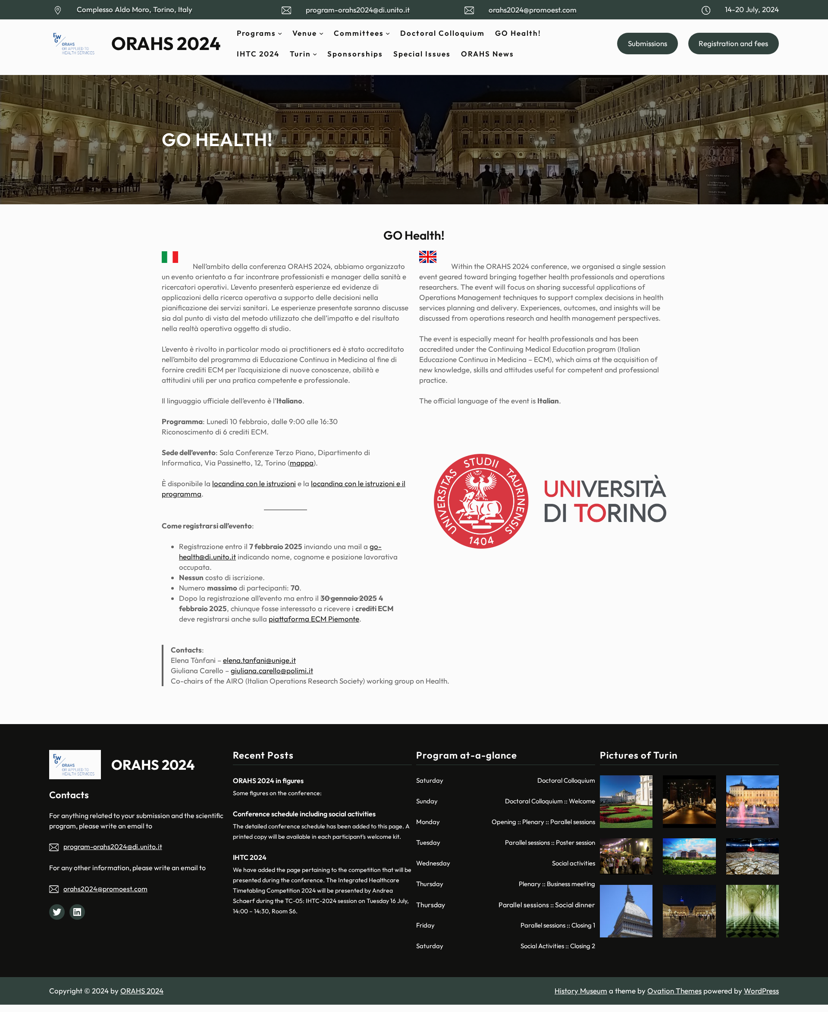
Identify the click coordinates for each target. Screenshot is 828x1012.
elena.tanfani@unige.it (259, 660)
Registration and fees (733, 43)
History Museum (581, 990)
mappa (302, 462)
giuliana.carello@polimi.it (272, 670)
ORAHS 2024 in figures (268, 780)
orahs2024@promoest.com (105, 888)
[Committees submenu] (388, 33)
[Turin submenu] (315, 54)
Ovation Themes (674, 990)
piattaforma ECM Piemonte (314, 618)
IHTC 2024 (250, 857)
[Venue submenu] (321, 33)
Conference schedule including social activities (304, 813)
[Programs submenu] (280, 33)
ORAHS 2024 (166, 43)
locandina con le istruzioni (254, 483)
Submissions (647, 43)
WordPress (761, 990)
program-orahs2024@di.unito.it (112, 846)
